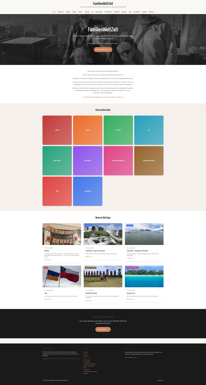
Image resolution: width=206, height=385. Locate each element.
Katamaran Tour (131, 293)
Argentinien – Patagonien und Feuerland (137, 251)
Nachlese (151, 11)
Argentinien (137, 11)
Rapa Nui (124, 11)
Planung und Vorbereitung (90, 371)
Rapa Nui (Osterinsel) (91, 293)
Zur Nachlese (102, 329)
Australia (87, 11)
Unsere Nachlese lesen (130, 357)
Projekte (144, 11)
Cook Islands (108, 11)
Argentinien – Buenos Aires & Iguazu (95, 251)
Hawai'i (80, 11)
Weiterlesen (47, 260)
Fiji (92, 11)
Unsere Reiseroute (101, 49)
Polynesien (117, 11)
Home (53, 11)
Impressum (161, 380)
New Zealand (99, 11)
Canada (74, 11)
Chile (130, 11)
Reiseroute (60, 11)
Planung (68, 11)
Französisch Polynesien (90, 364)
